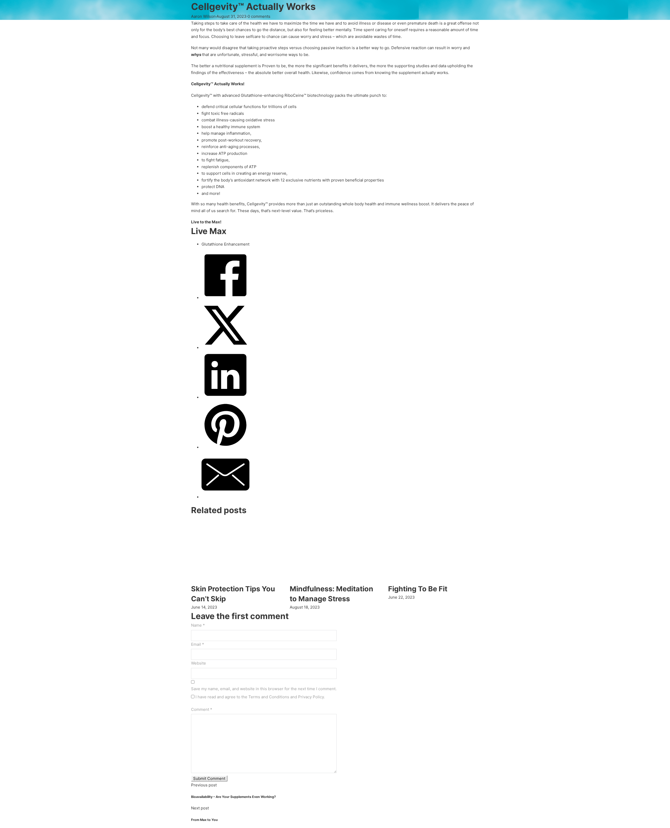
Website (198, 663)
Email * (197, 644)
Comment (201, 709)
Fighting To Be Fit (417, 589)
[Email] (225, 497)
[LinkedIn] (225, 397)
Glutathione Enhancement (225, 244)
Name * (198, 625)
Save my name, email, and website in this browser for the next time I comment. (264, 688)
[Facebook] (225, 297)
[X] (225, 347)
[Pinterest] (225, 447)
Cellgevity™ (257, 203)
